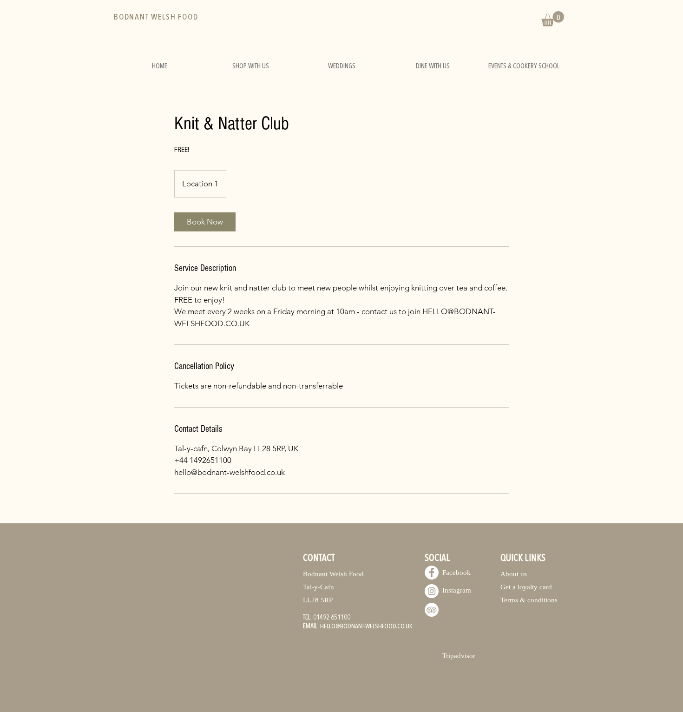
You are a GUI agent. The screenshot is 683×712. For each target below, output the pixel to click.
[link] (205, 221)
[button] (552, 18)
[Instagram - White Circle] (432, 591)
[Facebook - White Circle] (432, 573)
